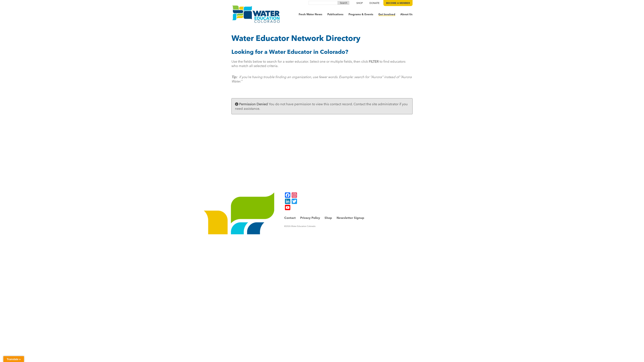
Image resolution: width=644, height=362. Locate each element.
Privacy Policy (310, 218)
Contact (290, 218)
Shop (328, 218)
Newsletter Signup (350, 218)
